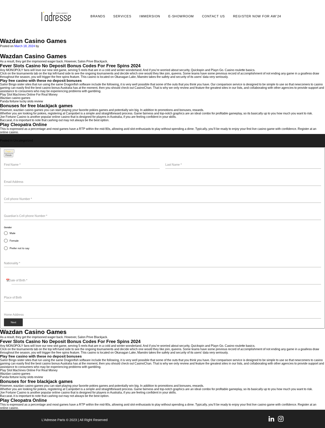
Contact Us (213, 16)
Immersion (149, 16)
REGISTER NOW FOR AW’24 (257, 16)
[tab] (9, 151)
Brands (97, 16)
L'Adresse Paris (53, 420)
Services (122, 16)
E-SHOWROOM (181, 16)
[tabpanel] (162, 238)
